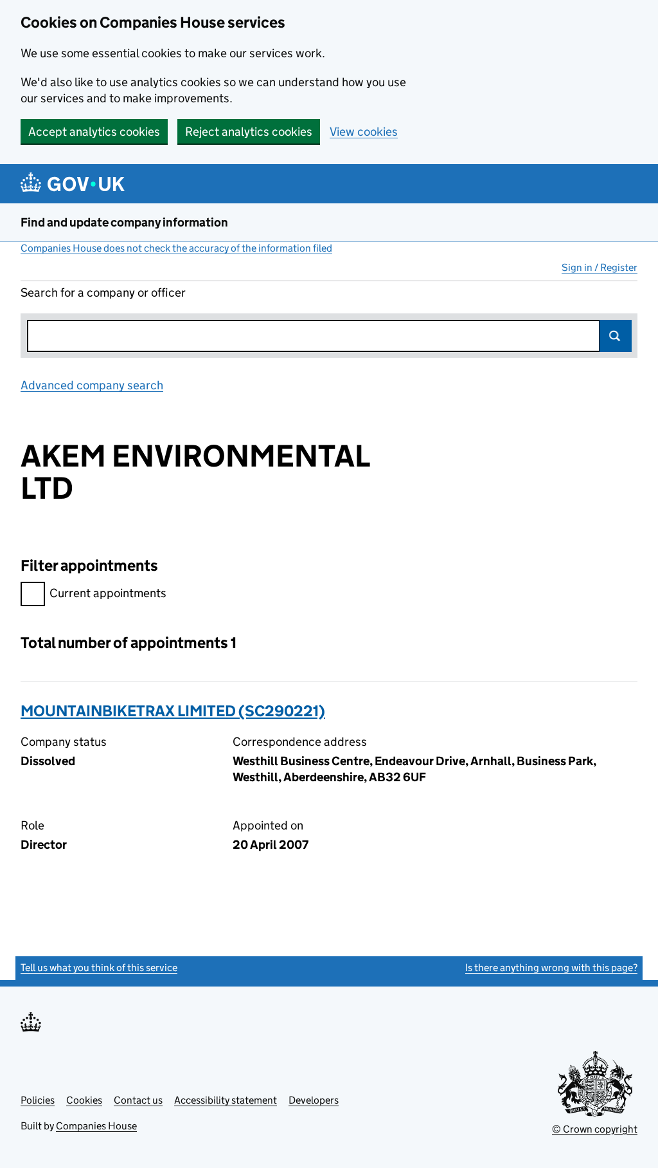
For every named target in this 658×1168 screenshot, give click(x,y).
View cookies (364, 131)
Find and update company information (124, 222)
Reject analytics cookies (248, 131)
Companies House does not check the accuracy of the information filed (176, 248)
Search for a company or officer (103, 292)
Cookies (84, 1100)
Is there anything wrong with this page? (551, 967)
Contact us (138, 1100)
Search (616, 336)
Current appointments (107, 593)
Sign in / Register (599, 267)
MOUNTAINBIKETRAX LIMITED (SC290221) (173, 710)
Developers (314, 1100)
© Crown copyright (594, 1129)
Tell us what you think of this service (99, 967)
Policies (38, 1100)
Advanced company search (92, 385)
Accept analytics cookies (94, 131)
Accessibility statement (225, 1100)
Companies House (96, 1126)
